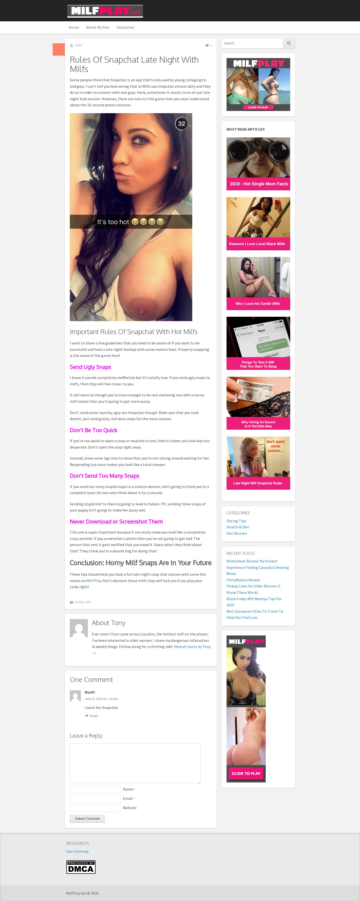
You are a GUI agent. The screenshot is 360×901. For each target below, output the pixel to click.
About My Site (97, 27)
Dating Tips (83, 602)
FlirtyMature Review (243, 579)
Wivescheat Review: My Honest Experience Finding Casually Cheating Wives (258, 567)
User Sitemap (77, 851)
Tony (78, 45)
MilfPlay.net (105, 11)
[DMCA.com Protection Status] (81, 872)
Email (129, 798)
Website (130, 807)
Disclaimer (125, 27)
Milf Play (93, 580)
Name (129, 789)
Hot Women (237, 533)
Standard (59, 49)
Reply (94, 716)
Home (74, 27)
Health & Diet (238, 526)
